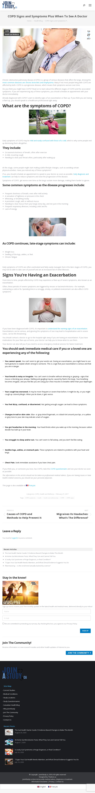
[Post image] (9, 732)
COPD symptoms (30, 498)
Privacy (51, 782)
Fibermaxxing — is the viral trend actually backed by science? (28, 566)
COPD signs (70, 498)
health (39, 498)
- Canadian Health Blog (11, 705)
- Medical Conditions (10, 694)
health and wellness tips (51, 498)
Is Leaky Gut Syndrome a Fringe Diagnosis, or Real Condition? (28, 560)
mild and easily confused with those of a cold (48, 140)
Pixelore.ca (52, 777)
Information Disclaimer (40, 782)
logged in (15, 538)
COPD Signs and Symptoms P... (56, 21)
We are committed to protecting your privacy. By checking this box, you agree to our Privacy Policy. (40, 624)
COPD (7, 31)
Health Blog (38, 21)
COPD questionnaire (59, 469)
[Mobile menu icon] (90, 5)
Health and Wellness (12, 34)
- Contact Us (6, 720)
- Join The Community (10, 712)
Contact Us (59, 782)
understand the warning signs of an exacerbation (67, 328)
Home (29, 21)
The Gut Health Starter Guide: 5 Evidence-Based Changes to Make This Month (34, 553)
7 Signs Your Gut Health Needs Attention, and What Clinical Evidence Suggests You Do (37, 563)
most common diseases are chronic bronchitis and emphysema (27, 82)
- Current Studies (8, 690)
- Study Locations (8, 698)
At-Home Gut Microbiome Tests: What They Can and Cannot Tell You (30, 556)
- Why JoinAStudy (8, 709)
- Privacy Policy (7, 716)
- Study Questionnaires (11, 701)
